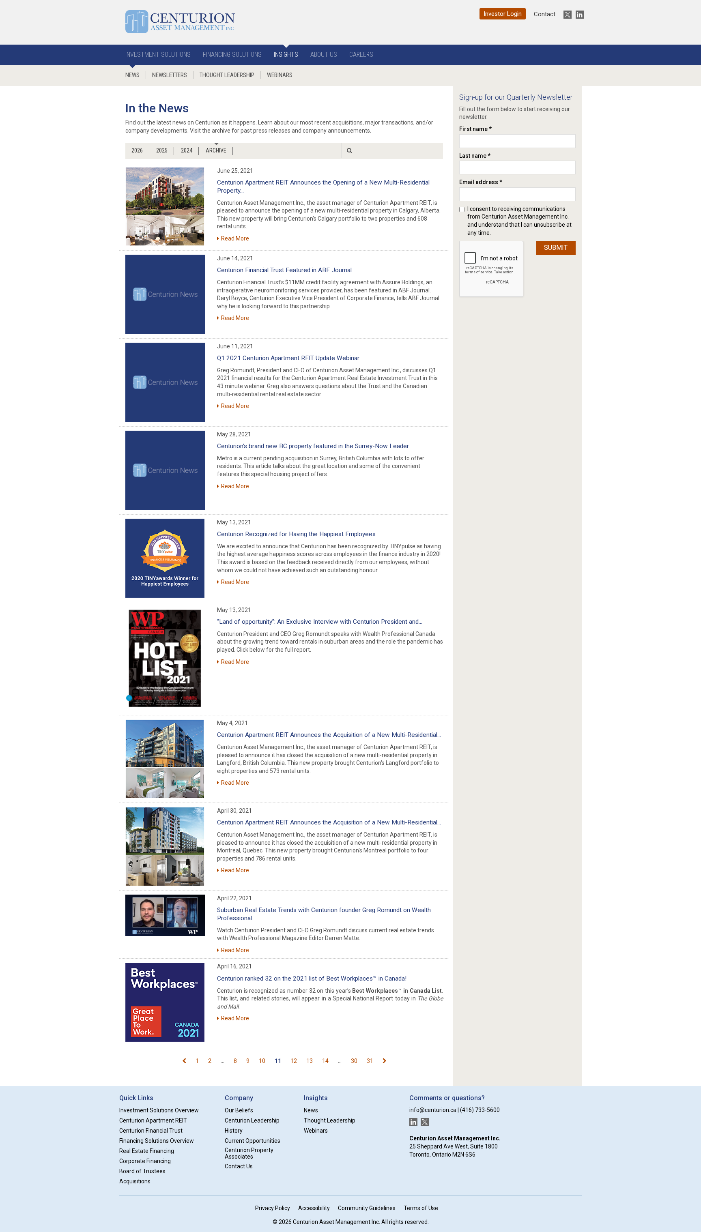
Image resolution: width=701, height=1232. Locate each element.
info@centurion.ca (432, 1110)
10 (262, 1061)
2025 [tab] (162, 150)
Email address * (480, 182)
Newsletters (169, 75)
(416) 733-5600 (480, 1110)
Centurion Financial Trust (151, 1130)
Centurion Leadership (252, 1120)
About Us (323, 54)
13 (309, 1061)
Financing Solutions (232, 54)
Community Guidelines (367, 1208)
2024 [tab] (186, 150)
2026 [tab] (137, 150)
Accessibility (314, 1208)
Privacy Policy (272, 1208)
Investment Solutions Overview (159, 1110)
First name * (475, 129)
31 (370, 1061)
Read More (235, 238)
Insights (286, 54)
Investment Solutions (158, 54)
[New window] (165, 294)
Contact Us (239, 1166)
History (234, 1130)
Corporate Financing (145, 1161)
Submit (556, 247)
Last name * (474, 155)
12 (293, 1061)
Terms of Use (421, 1208)
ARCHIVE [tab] (216, 150)
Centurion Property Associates (249, 1153)
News (132, 75)
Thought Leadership (227, 75)
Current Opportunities (252, 1141)
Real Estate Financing (146, 1151)
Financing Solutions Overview (156, 1141)
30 (354, 1061)
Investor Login (503, 13)
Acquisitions (135, 1181)
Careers (361, 54)
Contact (544, 14)
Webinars (279, 75)
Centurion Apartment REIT (153, 1120)
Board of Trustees (142, 1171)
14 (325, 1061)
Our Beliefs (239, 1110)
